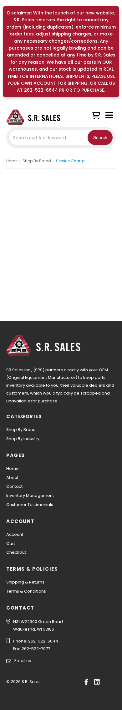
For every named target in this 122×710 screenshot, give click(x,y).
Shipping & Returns (25, 582)
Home (12, 468)
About (12, 478)
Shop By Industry (22, 439)
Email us (22, 661)
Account (14, 534)
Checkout (16, 552)
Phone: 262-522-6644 (35, 641)
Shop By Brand (21, 430)
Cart (10, 543)
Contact (14, 486)
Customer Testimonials (29, 505)
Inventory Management (30, 495)
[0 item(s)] (97, 114)
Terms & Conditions (26, 591)
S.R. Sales (37, 117)
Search (100, 137)
